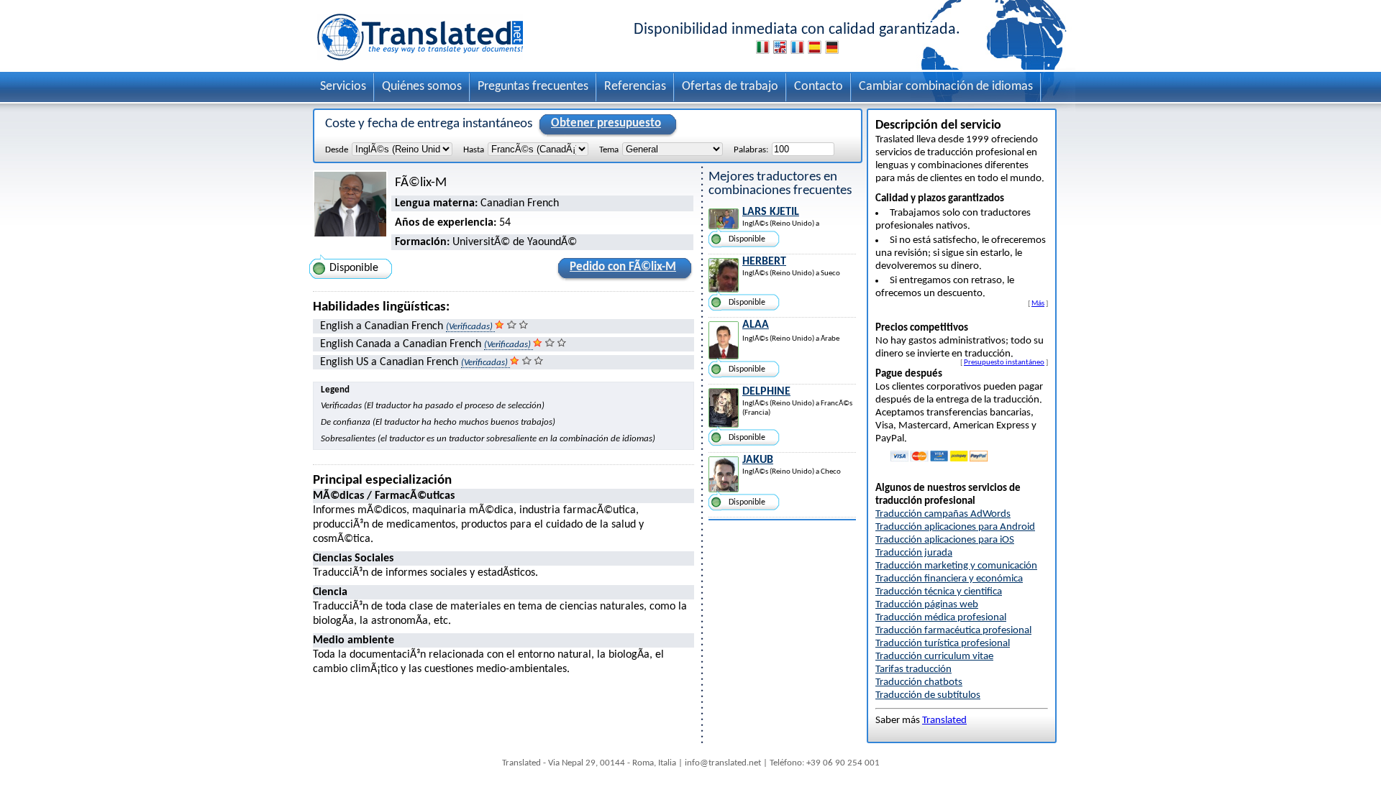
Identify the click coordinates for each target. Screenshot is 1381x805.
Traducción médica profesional (940, 617)
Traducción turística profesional (942, 643)
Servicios (343, 86)
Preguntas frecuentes (533, 86)
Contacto (818, 86)
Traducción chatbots (918, 682)
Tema (609, 150)
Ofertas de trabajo (730, 86)
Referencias (635, 86)
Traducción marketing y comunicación (956, 566)
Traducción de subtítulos (927, 695)
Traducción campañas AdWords (943, 514)
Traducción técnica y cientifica (938, 591)
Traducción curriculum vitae (934, 656)
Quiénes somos (422, 86)
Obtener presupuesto (606, 123)
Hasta (473, 150)
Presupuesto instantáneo (1004, 362)
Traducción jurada (913, 553)
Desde (336, 150)
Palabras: (751, 150)
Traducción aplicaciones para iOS (944, 540)
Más (1037, 303)
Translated (944, 720)
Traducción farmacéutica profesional (953, 630)
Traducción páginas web (926, 604)
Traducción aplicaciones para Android (955, 527)
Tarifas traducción (913, 669)
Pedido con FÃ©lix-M (623, 267)
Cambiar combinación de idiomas (946, 86)
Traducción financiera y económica (949, 579)
